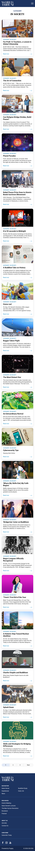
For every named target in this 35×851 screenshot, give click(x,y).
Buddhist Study (22, 788)
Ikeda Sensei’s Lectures (9, 806)
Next (28, 765)
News (3, 793)
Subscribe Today (7, 835)
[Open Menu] (32, 3)
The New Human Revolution (10, 808)
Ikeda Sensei (5, 788)
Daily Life (21, 791)
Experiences (5, 791)
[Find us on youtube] (10, 843)
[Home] (16, 3)
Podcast (4, 813)
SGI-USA (4, 823)
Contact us (5, 825)
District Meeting (6, 803)
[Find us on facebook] (3, 843)
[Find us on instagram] (6, 843)
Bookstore (5, 811)
